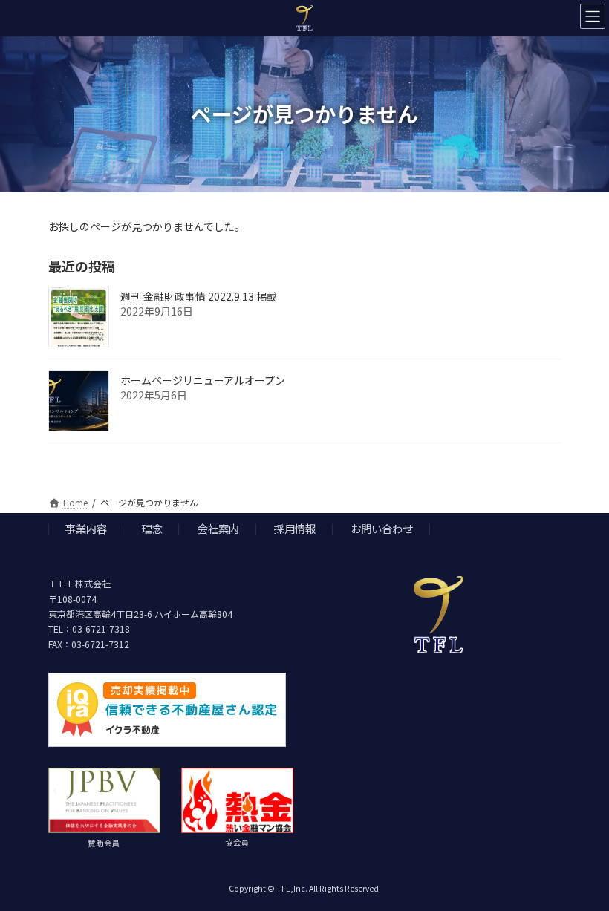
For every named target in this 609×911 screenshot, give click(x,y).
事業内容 (86, 528)
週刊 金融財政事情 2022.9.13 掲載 (198, 296)
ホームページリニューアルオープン (202, 380)
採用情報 (295, 528)
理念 (152, 528)
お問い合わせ (382, 528)
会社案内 (218, 528)
